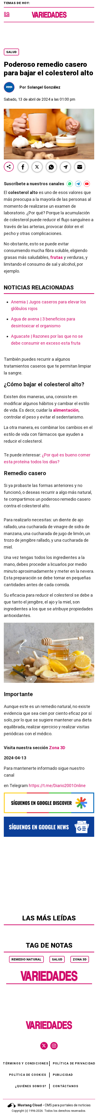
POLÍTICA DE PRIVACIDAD (74, 1063)
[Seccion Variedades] (49, 980)
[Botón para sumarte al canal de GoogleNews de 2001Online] (49, 827)
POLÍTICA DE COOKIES (27, 1074)
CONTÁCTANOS (65, 1086)
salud (57, 959)
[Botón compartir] (9, 167)
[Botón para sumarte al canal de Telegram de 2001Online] (78, 184)
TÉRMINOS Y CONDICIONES (25, 1063)
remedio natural (26, 959)
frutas (56, 257)
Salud (11, 52)
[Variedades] (49, 15)
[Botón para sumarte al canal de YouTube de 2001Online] (87, 184)
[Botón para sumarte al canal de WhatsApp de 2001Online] (70, 184)
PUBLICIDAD (63, 1074)
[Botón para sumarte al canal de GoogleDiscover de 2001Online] (49, 803)
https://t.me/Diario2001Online (57, 785)
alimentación (65, 410)
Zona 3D (80, 959)
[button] (23, 167)
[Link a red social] (44, 1045)
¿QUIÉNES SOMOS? (30, 1086)
